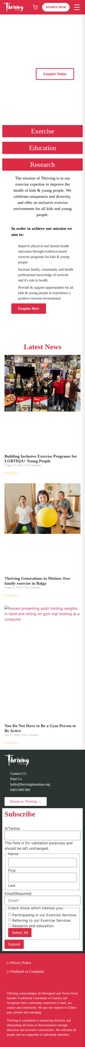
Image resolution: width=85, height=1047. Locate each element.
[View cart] (35, 7)
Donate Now (56, 7)
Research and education (32, 926)
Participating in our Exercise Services (44, 915)
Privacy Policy (20, 963)
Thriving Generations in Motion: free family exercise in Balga (37, 581)
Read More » (12, 473)
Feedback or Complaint (27, 971)
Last (11, 885)
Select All (20, 932)
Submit (14, 944)
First (12, 870)
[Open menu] (77, 7)
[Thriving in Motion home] (13, 7)
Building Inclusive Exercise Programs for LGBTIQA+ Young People (41, 458)
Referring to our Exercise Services (41, 920)
